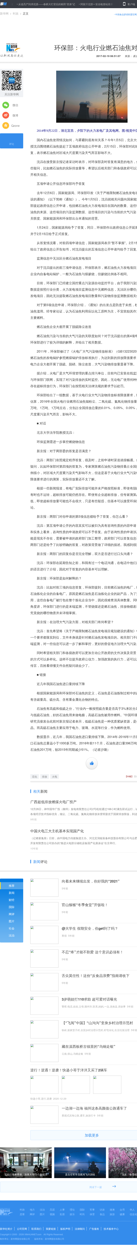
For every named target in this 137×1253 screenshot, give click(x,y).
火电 (54, 776)
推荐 (11, 886)
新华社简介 (6, 1228)
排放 (44, 776)
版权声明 (65, 1228)
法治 (11, 935)
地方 (32, 1209)
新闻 (11, 893)
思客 (22, 1214)
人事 (62, 1209)
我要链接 (51, 1228)
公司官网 (22, 1228)
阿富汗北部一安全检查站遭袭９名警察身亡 (85, 4)
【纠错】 (129, 776)
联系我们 (36, 1228)
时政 (16, 13)
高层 (52, 1209)
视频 (52, 1214)
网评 (11, 914)
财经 (11, 900)
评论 (11, 144)
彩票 (62, 1214)
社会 (11, 928)
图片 (11, 921)
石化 (34, 776)
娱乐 (72, 1214)
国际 (11, 907)
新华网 (4, 13)
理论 (72, 1209)
